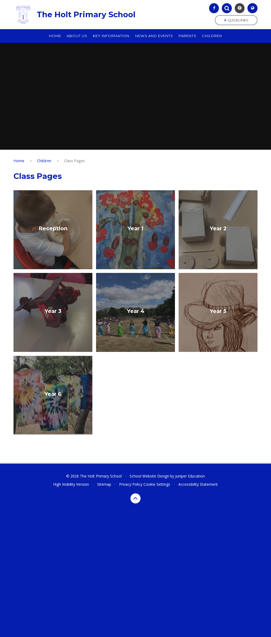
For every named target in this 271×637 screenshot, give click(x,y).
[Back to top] (135, 498)
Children (44, 160)
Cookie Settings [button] (156, 484)
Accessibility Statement (198, 484)
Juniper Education (190, 476)
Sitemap (104, 484)
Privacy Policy (130, 484)
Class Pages (74, 160)
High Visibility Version (71, 484)
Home (18, 160)
